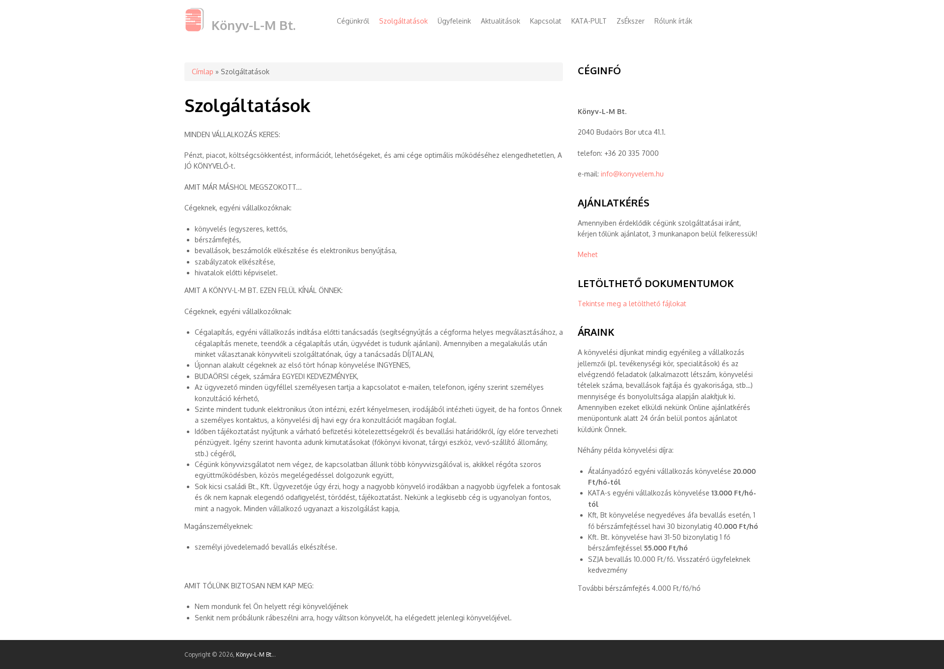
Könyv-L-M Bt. (253, 25)
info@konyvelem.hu (632, 174)
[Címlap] (194, 29)
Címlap (202, 71)
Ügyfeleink (454, 21)
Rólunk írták (673, 21)
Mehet (588, 254)
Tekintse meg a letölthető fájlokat (632, 303)
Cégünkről (353, 21)
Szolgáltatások (403, 21)
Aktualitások (500, 21)
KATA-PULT (589, 21)
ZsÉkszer (631, 21)
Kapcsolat (545, 21)
